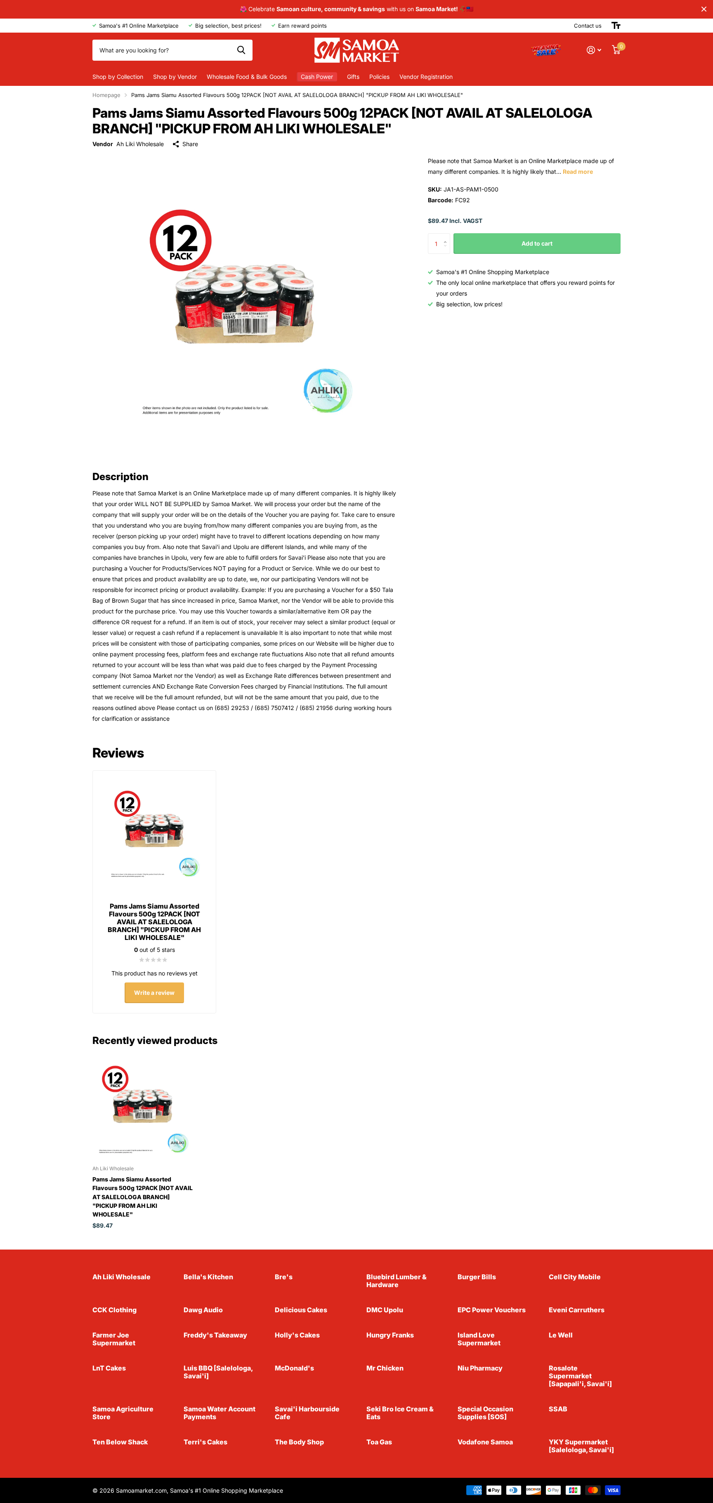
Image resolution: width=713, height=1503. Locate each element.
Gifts (353, 76)
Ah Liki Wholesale (140, 143)
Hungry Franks (390, 1335)
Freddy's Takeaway (215, 1335)
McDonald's (294, 1368)
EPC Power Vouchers (492, 1310)
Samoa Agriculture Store (122, 1413)
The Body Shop (299, 1442)
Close (704, 9)
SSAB (558, 1409)
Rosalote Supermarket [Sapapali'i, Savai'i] (580, 1376)
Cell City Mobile (575, 1277)
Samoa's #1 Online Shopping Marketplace (226, 1490)
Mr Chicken (385, 1368)
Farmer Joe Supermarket (113, 1339)
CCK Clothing (114, 1310)
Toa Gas (379, 1442)
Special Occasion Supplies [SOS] (485, 1413)
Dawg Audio (203, 1310)
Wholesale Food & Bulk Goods (247, 76)
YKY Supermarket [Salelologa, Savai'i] (581, 1446)
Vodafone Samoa (485, 1442)
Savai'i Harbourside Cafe (307, 1413)
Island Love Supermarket (479, 1339)
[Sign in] (594, 50)
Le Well (561, 1335)
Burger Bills (477, 1277)
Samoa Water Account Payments (219, 1413)
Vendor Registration (426, 76)
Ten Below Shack (120, 1442)
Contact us (588, 25)
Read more (578, 171)
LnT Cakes (109, 1368)
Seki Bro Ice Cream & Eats (400, 1413)
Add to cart (537, 243)
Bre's (284, 1277)
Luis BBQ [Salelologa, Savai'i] (218, 1372)
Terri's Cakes (205, 1442)
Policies (379, 76)
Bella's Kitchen (208, 1277)
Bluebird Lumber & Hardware (396, 1281)
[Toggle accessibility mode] (616, 25)
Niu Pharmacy (480, 1368)
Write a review (154, 992)
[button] (447, 237)
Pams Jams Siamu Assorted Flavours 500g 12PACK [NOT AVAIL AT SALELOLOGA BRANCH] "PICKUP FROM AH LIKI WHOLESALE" (142, 1197)
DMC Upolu (384, 1310)
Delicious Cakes (301, 1310)
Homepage (106, 95)
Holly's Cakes (297, 1335)
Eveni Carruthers (576, 1310)
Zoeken (241, 50)
